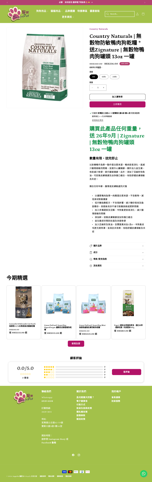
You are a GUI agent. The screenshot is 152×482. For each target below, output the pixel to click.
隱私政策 (51, 476)
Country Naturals (99, 29)
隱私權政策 (82, 412)
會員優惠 (116, 397)
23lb (115, 77)
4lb (93, 77)
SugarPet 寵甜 (18, 476)
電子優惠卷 (82, 401)
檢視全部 (76, 344)
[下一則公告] (144, 2)
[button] (120, 14)
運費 (99, 67)
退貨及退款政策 (84, 408)
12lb (104, 77)
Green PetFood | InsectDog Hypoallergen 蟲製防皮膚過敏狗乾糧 (58, 327)
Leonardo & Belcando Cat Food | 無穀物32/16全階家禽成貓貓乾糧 (22, 325)
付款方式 (80, 405)
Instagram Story (57, 439)
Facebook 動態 (49, 443)
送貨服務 (116, 401)
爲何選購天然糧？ (85, 397)
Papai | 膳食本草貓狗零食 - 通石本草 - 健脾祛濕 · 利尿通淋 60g (128, 326)
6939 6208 (47, 401)
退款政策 (43, 476)
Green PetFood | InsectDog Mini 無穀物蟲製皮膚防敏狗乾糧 (92, 326)
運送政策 (80, 419)
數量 (91, 82)
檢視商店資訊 (97, 120)
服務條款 (80, 415)
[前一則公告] (7, 2)
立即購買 (117, 104)
